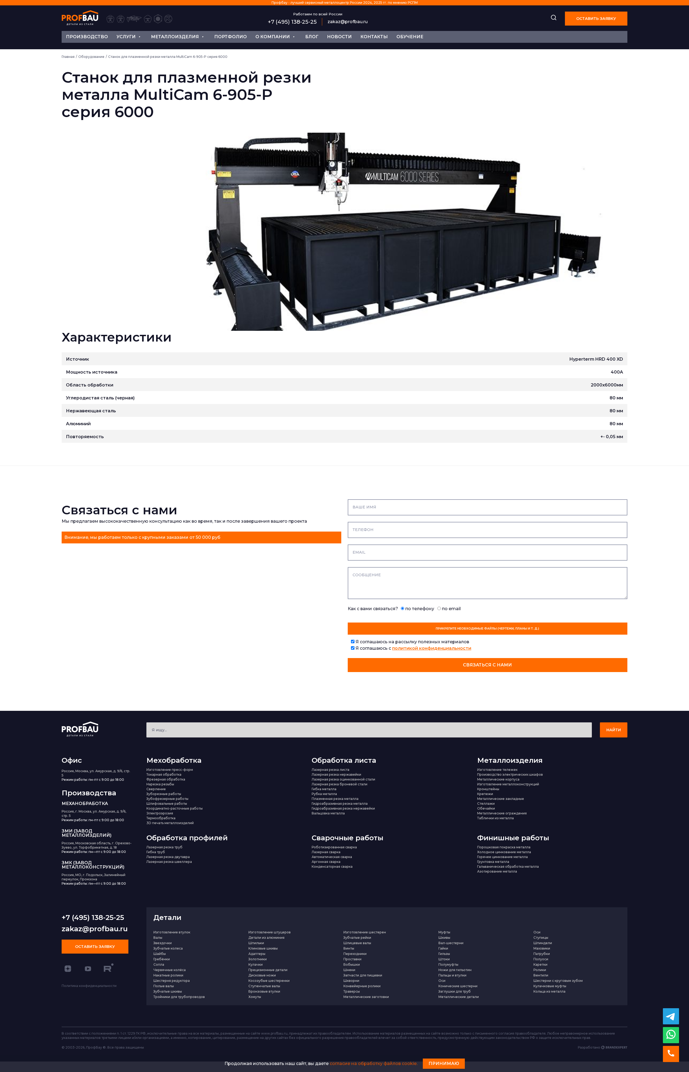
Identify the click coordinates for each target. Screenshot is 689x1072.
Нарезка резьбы (160, 784)
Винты (348, 948)
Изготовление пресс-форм (169, 770)
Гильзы (444, 954)
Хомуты (254, 997)
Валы (157, 938)
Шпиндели (542, 943)
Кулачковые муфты (549, 986)
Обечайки (486, 808)
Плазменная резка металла (335, 799)
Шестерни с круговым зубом (558, 981)
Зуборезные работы (163, 794)
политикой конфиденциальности (431, 648)
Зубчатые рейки (357, 938)
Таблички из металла (495, 818)
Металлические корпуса (498, 779)
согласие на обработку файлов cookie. (373, 1063)
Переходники (355, 954)
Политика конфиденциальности (89, 986)
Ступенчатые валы (264, 986)
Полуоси (540, 959)
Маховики (541, 948)
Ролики (539, 970)
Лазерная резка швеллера (169, 862)
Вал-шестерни (450, 943)
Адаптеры (256, 954)
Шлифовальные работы (166, 804)
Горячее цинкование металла (502, 857)
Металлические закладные (500, 799)
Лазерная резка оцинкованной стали (343, 779)
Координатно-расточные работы (174, 808)
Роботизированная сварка (334, 847)
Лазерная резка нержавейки (336, 774)
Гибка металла (324, 789)
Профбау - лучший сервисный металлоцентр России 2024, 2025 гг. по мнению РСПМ (345, 3)
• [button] (139, 36)
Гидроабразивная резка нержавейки (343, 808)
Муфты (444, 932)
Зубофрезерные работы (167, 799)
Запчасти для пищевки (362, 975)
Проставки (352, 959)
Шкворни (351, 981)
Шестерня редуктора (171, 981)
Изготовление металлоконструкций (508, 784)
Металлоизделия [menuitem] (175, 36)
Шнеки (349, 970)
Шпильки (256, 943)
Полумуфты (448, 964)
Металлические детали (458, 997)
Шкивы (444, 938)
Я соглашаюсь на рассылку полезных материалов (411, 641)
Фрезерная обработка (165, 779)
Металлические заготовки (366, 997)
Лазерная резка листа (330, 770)
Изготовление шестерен (364, 932)
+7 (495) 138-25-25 (292, 22)
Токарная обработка (163, 774)
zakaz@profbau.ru (348, 21)
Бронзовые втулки (264, 991)
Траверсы (351, 991)
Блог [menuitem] (311, 36)
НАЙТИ (613, 729)
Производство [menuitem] (87, 36)
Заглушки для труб (454, 991)
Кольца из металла (549, 991)
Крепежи (485, 794)
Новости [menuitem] (339, 36)
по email (451, 608)
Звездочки (162, 943)
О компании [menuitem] (272, 36)
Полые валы (163, 986)
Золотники (257, 959)
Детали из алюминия (266, 938)
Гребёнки (161, 959)
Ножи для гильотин (455, 970)
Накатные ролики (168, 975)
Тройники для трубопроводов (179, 997)
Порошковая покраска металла (503, 847)
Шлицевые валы (357, 943)
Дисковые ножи (262, 975)
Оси (536, 932)
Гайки (443, 948)
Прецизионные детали (267, 970)
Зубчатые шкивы (167, 991)
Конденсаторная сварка (332, 866)
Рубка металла (324, 794)
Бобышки (351, 964)
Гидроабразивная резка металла (340, 804)
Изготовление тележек (497, 770)
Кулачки (255, 964)
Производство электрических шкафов (510, 774)
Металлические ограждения (502, 813)
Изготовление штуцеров (269, 932)
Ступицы (540, 938)
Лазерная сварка (326, 852)
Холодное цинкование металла (504, 852)
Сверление (156, 789)
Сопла (158, 964)
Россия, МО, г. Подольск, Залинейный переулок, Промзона (93, 877)
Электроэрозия (159, 813)
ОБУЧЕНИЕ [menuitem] (409, 36)
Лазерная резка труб (164, 847)
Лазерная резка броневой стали (339, 784)
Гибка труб (155, 852)
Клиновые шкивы (263, 948)
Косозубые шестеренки (269, 981)
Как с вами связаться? (404, 608)
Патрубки (541, 954)
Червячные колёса (169, 970)
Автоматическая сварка (332, 857)
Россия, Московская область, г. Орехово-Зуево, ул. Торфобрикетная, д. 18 (97, 845)
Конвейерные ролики (362, 986)
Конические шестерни (457, 986)
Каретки (540, 964)
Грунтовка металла (493, 862)
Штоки (444, 959)
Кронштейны (488, 789)
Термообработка (160, 818)
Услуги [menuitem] (126, 36)
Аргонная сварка (326, 862)
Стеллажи (486, 804)
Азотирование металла (497, 871)
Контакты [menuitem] (374, 36)
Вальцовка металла (328, 813)
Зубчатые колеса (168, 948)
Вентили (540, 975)
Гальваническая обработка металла (508, 866)
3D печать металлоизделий (170, 823)
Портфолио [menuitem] (230, 36)
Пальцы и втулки (452, 975)
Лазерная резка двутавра (168, 857)
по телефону (419, 608)
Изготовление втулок (171, 932)
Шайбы (159, 954)
